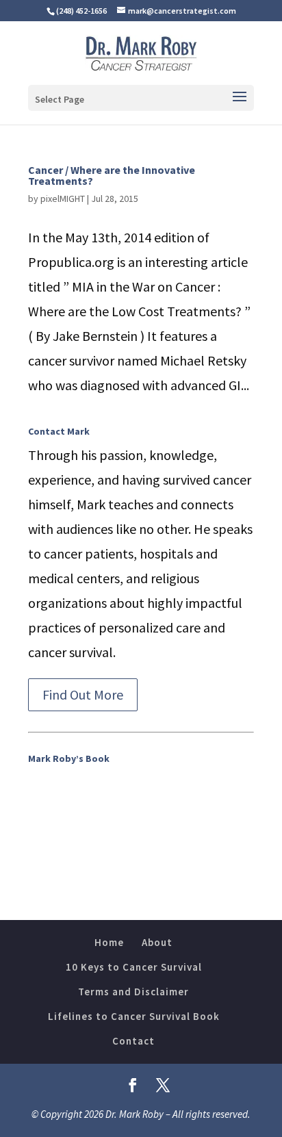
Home (109, 942)
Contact (133, 1040)
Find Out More (82, 694)
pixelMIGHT (62, 198)
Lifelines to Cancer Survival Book (134, 1016)
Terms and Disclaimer (133, 991)
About (157, 942)
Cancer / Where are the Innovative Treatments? (111, 175)
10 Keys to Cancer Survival (134, 966)
